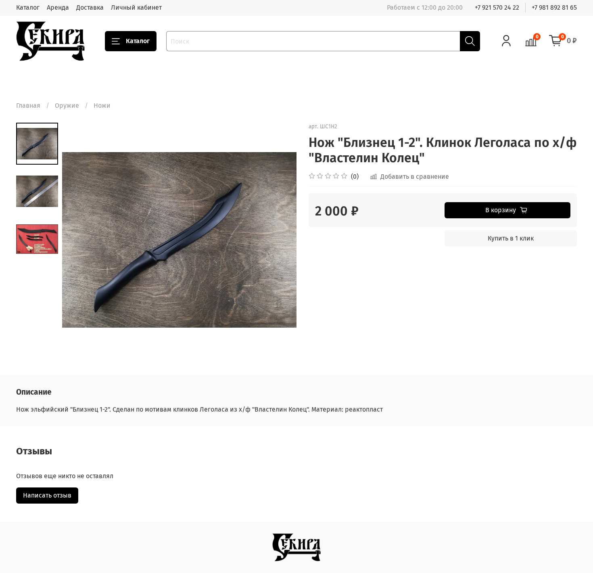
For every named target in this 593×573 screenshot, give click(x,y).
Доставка (90, 7)
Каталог (28, 7)
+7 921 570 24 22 (497, 7)
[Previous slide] (78, 239)
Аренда (58, 7)
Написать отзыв (47, 495)
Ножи (102, 105)
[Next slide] (280, 239)
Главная (28, 105)
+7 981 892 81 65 (554, 7)
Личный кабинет (136, 7)
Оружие (67, 105)
